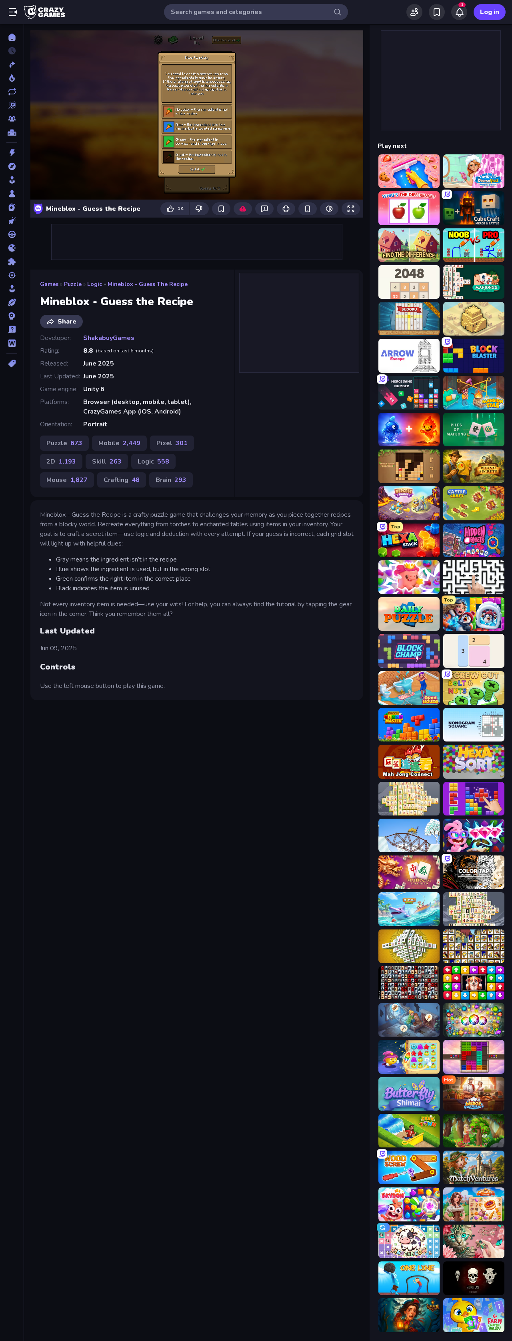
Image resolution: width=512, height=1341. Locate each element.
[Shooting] (12, 275)
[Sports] (12, 302)
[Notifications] (459, 12)
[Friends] (414, 12)
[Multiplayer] (12, 119)
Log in (489, 12)
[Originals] (12, 105)
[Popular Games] (12, 78)
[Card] (12, 207)
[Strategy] (12, 316)
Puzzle (73, 284)
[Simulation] (12, 289)
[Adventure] (12, 166)
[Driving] (12, 234)
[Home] (12, 37)
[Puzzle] (12, 261)
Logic (94, 284)
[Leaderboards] (12, 132)
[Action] (12, 153)
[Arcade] (12, 180)
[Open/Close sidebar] (12, 12)
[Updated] (12, 91)
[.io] (12, 248)
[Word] (12, 343)
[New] (12, 64)
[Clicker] (12, 221)
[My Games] (437, 12)
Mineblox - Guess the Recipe (148, 284)
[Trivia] (12, 329)
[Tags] (12, 363)
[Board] (12, 193)
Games (49, 284)
